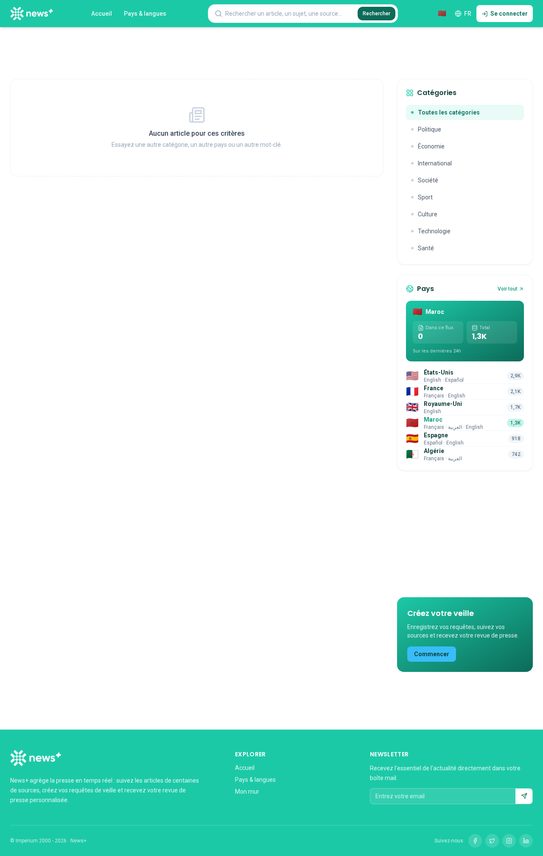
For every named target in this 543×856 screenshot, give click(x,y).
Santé (426, 248)
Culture (427, 214)
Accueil (101, 13)
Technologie (434, 231)
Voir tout (508, 289)
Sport (425, 197)
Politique (429, 129)
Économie (431, 146)
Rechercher (376, 14)
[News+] (31, 13)
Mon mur (247, 791)
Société (428, 180)
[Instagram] (509, 841)
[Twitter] (492, 841)
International (435, 163)
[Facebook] (475, 841)
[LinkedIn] (526, 841)
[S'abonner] (523, 796)
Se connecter (509, 13)
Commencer (431, 654)
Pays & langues (145, 13)
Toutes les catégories (449, 112)
